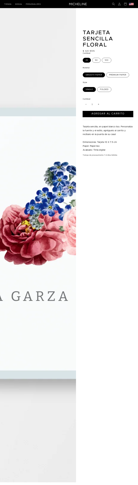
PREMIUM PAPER (117, 75)
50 (96, 60)
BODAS (18, 4)
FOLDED (104, 89)
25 (87, 60)
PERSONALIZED (33, 4)
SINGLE (89, 89)
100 (106, 60)
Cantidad (86, 99)
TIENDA (8, 4)
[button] (113, 4)
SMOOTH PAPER (94, 75)
